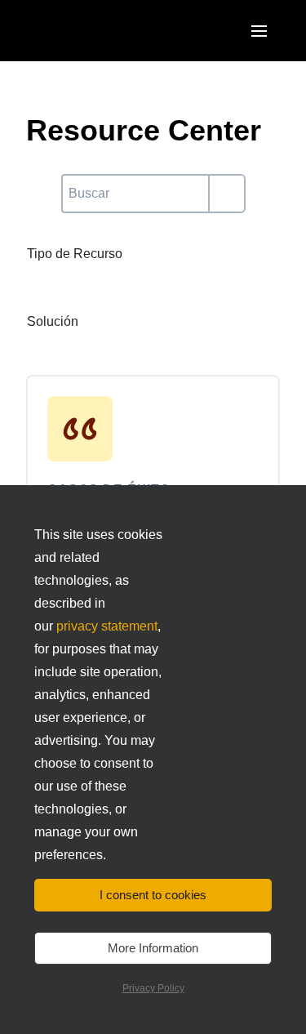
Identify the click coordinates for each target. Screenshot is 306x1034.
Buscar (81, 183)
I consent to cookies (153, 895)
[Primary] (226, 194)
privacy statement (106, 626)
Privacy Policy (153, 988)
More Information (153, 948)
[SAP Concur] (101, 30)
